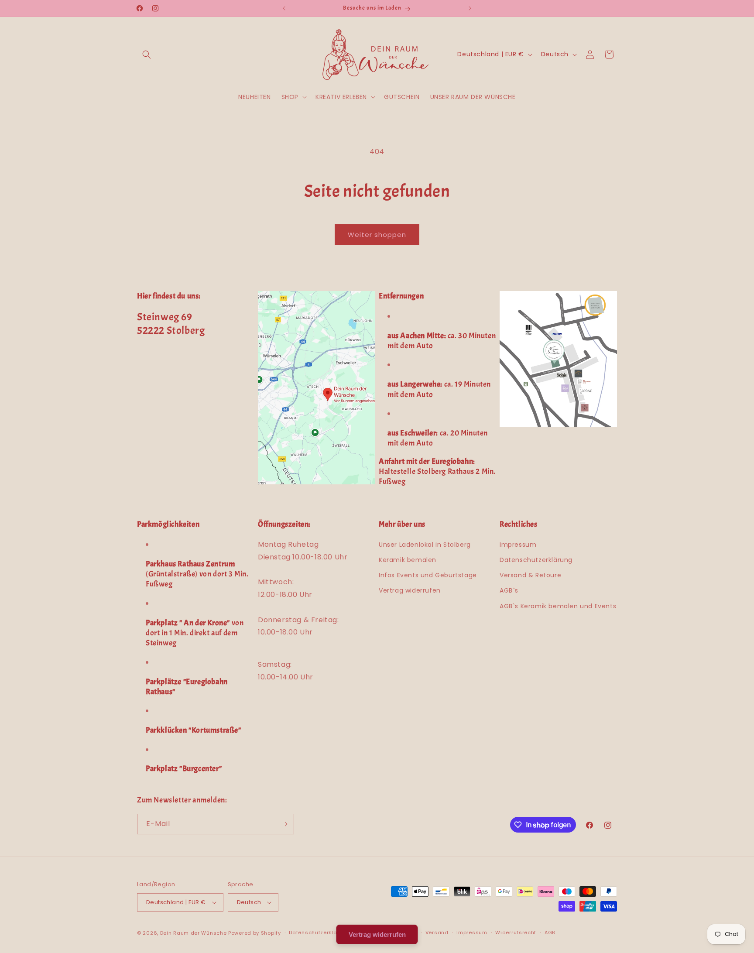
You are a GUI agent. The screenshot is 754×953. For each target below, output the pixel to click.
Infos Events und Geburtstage (428, 575)
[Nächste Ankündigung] (470, 8)
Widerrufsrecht (515, 932)
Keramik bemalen (407, 559)
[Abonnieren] (284, 824)
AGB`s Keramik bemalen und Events (558, 606)
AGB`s (509, 590)
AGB (550, 932)
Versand (437, 932)
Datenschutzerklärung (536, 559)
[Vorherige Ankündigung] (284, 8)
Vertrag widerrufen (410, 590)
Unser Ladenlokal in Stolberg (425, 544)
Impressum (518, 544)
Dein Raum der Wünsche (193, 932)
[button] (146, 54)
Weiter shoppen (377, 234)
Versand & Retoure (530, 575)
